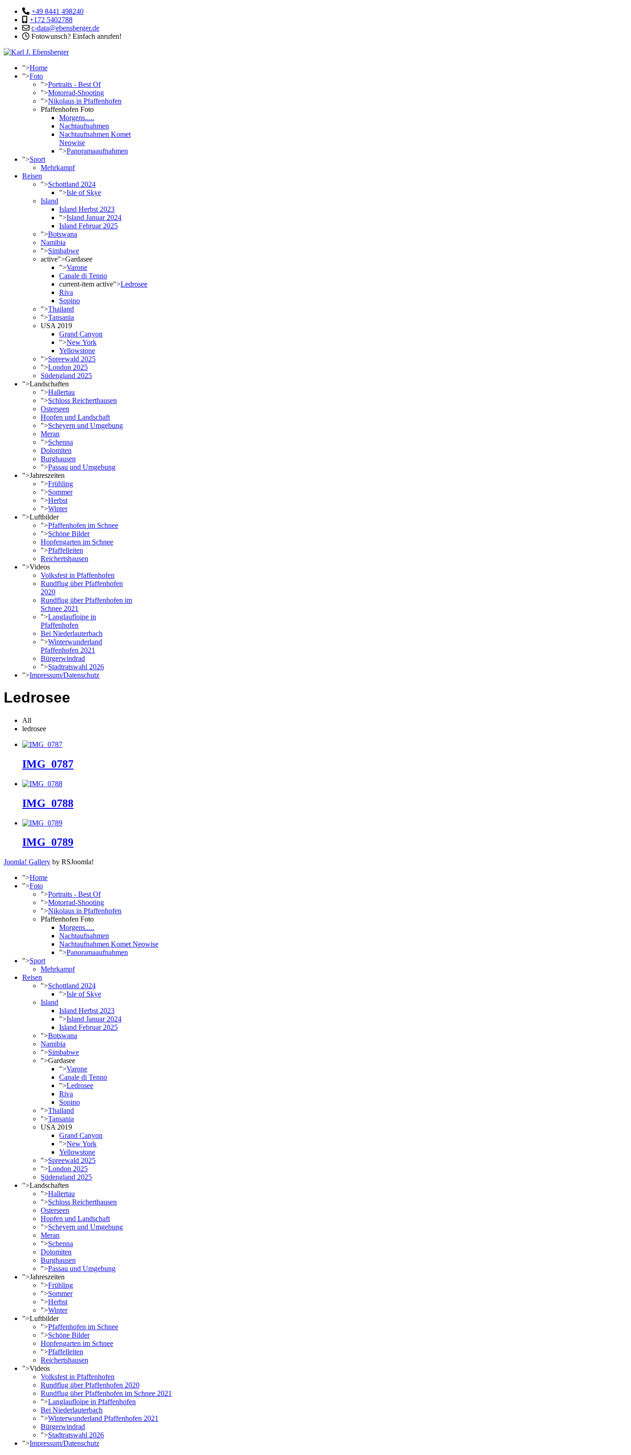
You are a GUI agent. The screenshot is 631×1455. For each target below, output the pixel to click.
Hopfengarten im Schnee (77, 542)
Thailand (61, 309)
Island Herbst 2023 (87, 209)
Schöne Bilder (69, 534)
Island (49, 201)
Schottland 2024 (72, 184)
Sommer (60, 492)
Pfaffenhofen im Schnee (83, 525)
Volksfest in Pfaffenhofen (78, 575)
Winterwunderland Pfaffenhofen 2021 (71, 646)
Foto (36, 76)
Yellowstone (77, 351)
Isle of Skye (84, 192)
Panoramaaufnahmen (97, 151)
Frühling (60, 484)
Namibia (53, 242)
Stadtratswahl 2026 (76, 667)
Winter (57, 509)
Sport (37, 159)
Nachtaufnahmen (84, 126)
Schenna (60, 442)
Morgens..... (76, 118)
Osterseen (55, 409)
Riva (66, 292)
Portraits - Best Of (74, 84)
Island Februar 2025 (88, 226)
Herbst (57, 500)
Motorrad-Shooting (76, 93)
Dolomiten (56, 450)
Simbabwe (63, 251)
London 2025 (68, 367)
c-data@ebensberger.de (65, 28)
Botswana (62, 234)
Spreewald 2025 (72, 359)
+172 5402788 (51, 20)
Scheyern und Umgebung (85, 425)
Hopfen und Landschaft (75, 417)
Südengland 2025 (66, 375)
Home (39, 68)
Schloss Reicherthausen (82, 400)
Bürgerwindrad (63, 658)
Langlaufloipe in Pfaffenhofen (68, 621)
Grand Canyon (81, 334)
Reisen (32, 176)
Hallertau (61, 392)
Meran (50, 434)
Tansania (61, 317)
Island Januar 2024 (94, 217)
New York (82, 342)
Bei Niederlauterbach (72, 633)
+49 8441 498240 (57, 11)
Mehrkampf (58, 167)
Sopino (69, 301)
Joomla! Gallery (27, 862)
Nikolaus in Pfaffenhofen (84, 101)
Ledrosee (134, 284)
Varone (77, 267)
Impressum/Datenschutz (64, 675)
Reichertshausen (64, 558)
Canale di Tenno (83, 276)
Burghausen (58, 459)
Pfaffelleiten (65, 550)
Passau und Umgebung (81, 467)
